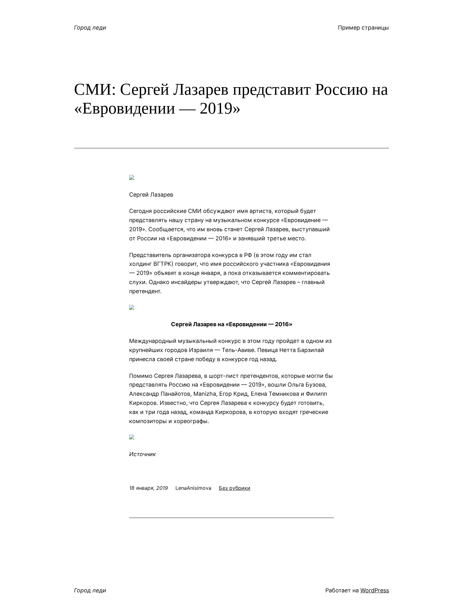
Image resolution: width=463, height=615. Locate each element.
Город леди (90, 27)
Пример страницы (363, 27)
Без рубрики (234, 488)
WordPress (374, 590)
